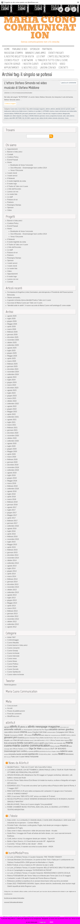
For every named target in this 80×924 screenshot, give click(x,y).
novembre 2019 (13, 467)
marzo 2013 (11, 608)
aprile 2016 (11, 534)
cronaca (29, 735)
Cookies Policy (11, 60)
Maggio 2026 (12, 324)
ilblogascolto (66, 113)
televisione (61, 118)
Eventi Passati (56, 53)
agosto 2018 (11, 491)
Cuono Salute (12, 666)
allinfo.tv (53, 109)
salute (70, 751)
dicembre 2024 (12, 369)
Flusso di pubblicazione (16, 711)
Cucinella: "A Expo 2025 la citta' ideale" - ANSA (24, 844)
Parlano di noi (19, 49)
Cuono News (22, 109)
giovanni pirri (32, 113)
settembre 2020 (13, 441)
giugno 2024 (12, 382)
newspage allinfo (8, 748)
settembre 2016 (13, 526)
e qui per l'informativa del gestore (13, 902)
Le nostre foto (49, 64)
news (70, 746)
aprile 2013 (11, 606)
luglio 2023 (11, 393)
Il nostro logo (29, 67)
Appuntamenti (11, 67)
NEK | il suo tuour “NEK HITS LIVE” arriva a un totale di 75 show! (31, 796)
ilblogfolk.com (8, 116)
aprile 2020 (11, 454)
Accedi (9, 708)
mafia (54, 743)
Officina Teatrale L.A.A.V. (20, 749)
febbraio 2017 (12, 521)
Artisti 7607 (11, 637)
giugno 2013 (12, 600)
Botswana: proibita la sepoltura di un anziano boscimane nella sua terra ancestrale (37, 881)
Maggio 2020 (12, 451)
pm (28, 751)
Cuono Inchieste (13, 653)
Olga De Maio (35, 748)
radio (64, 116)
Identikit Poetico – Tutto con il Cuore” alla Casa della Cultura (29, 767)
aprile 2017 (11, 518)
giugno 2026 (12, 321)
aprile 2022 (11, 414)
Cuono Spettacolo (14, 672)
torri (5, 756)
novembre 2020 (13, 435)
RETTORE (19, 118)
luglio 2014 (11, 568)
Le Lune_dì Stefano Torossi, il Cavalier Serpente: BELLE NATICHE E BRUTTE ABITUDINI (40, 868)
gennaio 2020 (12, 462)
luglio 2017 (11, 510)
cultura (36, 734)
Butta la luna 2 (23, 111)
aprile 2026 (11, 326)
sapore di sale (35, 118)
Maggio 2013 (12, 603)
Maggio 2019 (12, 481)
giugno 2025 (12, 353)
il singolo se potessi (56, 113)
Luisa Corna (48, 743)
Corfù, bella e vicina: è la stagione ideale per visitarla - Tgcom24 (31, 838)
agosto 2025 (11, 348)
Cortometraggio (13, 640)
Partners (47, 49)
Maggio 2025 (12, 356)
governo (27, 738)
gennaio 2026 (12, 334)
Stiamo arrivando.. (14, 297)
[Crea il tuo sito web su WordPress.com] (40, 2)
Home (7, 49)
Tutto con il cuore (17, 757)
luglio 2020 (11, 446)
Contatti (63, 67)
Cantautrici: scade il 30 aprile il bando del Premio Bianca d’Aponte (31, 878)
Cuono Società (12, 669)
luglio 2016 (11, 531)
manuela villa (61, 743)
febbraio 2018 (12, 502)
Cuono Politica (12, 664)
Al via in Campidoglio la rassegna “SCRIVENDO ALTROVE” (30, 870)
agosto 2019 (11, 473)
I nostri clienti (31, 64)
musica (48, 116)
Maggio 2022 (12, 411)
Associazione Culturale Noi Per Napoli (36, 729)
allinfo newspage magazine (37, 109)
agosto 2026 (11, 316)
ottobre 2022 (12, 401)
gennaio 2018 (12, 505)
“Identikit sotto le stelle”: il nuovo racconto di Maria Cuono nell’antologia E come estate (39, 305)
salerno (64, 751)
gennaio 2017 (12, 523)
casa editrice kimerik (11, 732)
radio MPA (12, 118)
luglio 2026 (11, 318)
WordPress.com (13, 716)
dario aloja (44, 735)
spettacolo (33, 754)
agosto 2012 (11, 627)
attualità (53, 729)
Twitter (61, 9)
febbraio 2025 (12, 364)
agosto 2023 (11, 390)
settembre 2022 (13, 403)
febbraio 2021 (12, 427)
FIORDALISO (18, 113)
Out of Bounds (46, 748)
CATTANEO (45, 111)
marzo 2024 (11, 385)
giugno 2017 (12, 513)
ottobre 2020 (12, 438)
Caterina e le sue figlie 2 (35, 111)
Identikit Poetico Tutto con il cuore (53, 738)
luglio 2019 (11, 475)
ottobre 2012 (12, 621)
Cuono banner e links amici (17, 645)
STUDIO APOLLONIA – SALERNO (48, 754)
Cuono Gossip (12, 651)
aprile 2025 (11, 358)
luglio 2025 (11, 350)
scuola (6, 754)
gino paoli (25, 113)
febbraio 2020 (12, 459)
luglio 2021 (11, 422)
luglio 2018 (11, 494)
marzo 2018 (11, 499)
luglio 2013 (11, 598)
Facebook (67, 9)
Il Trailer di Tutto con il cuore (52, 60)
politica (36, 751)
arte (22, 729)
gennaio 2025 (12, 366)
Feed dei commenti (14, 714)
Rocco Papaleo (52, 751)
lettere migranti (17, 116)
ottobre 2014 (12, 560)
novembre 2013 (13, 587)
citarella (29, 732)
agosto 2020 (11, 443)
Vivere (67, 118)
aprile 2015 (11, 547)
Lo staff (40, 56)
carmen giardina (66, 729)
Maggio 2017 (12, 515)
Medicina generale (39, 116)
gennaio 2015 (12, 552)
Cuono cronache (13, 648)
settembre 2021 (13, 417)
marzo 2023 (11, 398)
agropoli (6, 727)
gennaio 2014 (12, 582)
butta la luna (15, 111)
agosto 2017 (11, 507)
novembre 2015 (13, 539)
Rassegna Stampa (13, 53)
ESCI (51, 922)
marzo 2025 (11, 361)
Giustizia (20, 738)
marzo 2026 (11, 329)
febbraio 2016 (12, 536)
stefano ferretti (43, 118)
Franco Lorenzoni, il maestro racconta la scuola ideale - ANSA (30, 846)
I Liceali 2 (39, 113)
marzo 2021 (11, 425)
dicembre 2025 (12, 337)
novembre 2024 (13, 372)
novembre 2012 (13, 619)
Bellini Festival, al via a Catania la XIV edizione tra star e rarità (30, 865)
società (25, 754)
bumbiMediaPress (19, 853)
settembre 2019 (13, 470)
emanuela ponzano (56, 735)
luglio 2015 (11, 542)
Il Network (27, 60)
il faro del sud (46, 113)
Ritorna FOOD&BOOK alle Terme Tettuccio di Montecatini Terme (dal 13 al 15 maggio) (39, 876)
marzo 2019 (11, 483)
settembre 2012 (13, 624)
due (49, 735)
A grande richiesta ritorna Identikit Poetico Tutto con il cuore (29, 300)
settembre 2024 (13, 374)
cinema (52, 111)
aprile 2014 (11, 574)
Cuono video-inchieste (15, 674)
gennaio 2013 (12, 613)
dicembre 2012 (12, 616)
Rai (47, 751)
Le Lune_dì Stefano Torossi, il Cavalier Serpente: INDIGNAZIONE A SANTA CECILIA (38, 873)
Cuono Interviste (13, 656)
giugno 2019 (12, 478)
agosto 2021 (11, 419)
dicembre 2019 (12, 465)
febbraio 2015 (12, 550)
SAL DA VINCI (26, 118)
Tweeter (10, 681)
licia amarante (10, 743)
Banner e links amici (35, 53)
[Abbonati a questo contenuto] (7, 763)
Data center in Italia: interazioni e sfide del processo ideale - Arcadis (32, 831)
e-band (56, 111)
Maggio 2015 (12, 544)
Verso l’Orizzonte (16, 170)
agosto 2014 (11, 566)
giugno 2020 (12, 449)
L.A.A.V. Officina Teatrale (52, 740)
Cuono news (14, 109)
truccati (9, 756)
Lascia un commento (68, 83)
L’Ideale (13, 816)
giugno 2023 (12, 396)
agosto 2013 (11, 595)
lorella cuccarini (25, 743)
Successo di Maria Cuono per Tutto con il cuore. (25, 303)
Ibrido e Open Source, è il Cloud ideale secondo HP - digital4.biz (31, 841)
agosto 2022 (11, 406)
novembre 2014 (13, 558)
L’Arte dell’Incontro (58, 56)
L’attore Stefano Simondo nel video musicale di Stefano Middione (25, 85)
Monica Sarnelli (55, 746)
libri (70, 740)
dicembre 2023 (12, 388)
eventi (63, 735)
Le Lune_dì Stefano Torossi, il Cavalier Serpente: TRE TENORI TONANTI (34, 857)
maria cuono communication (31, 745)
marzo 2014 (11, 576)
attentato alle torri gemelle (63, 109)
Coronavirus (14, 735)
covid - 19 (22, 735)
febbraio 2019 (12, 486)
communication (51, 732)
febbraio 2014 (12, 579)
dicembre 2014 (12, 555)
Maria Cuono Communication (40, 27)
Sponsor (34, 49)
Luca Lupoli (38, 743)
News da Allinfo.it (19, 763)
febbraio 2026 (12, 332)
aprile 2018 (11, 497)
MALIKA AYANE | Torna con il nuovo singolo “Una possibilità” (29, 804)
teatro (61, 753)
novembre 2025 (13, 340)
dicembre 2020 (12, 433)
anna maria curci (64, 727)
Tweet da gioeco (10, 685)
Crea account (12, 706)
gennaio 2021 (12, 430)
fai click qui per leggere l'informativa (14, 898)
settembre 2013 (13, 592)
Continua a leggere (10, 103)
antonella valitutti (12, 729)
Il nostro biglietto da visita (19, 56)
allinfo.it (48, 109)
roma (58, 751)
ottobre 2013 (12, 590)
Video (62, 64)
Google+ (74, 9)
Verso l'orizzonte (31, 757)
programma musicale (56, 116)
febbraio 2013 (12, 611)
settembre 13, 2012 (9, 93)
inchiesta (26, 740)
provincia (43, 751)
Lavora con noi (48, 67)
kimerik (31, 740)
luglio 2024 (11, 380)
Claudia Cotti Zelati (39, 732)
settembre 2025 (13, 345)
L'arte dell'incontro (39, 740)
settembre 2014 (13, 563)
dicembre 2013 (12, 584)
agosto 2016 (11, 528)
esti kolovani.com (64, 111)
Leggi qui (43, 922)
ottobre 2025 (12, 342)
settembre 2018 (13, 489)
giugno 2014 (12, 571)
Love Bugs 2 (25, 116)
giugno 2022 (12, 409)
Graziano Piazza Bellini (37, 738)
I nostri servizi (12, 64)
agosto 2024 (11, 377)
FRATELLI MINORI (71, 735)
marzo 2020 (11, 457)
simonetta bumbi (14, 754)
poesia (31, 751)
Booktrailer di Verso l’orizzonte (21, 165)
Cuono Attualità (13, 643)
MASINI (31, 116)
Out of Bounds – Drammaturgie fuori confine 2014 (28, 168)
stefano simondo (53, 118)
